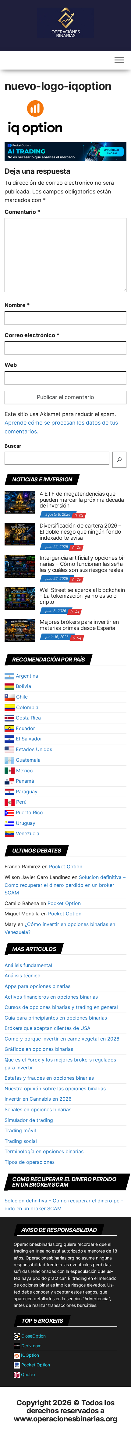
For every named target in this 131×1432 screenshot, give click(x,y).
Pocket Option (65, 866)
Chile (21, 697)
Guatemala (27, 760)
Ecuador (24, 728)
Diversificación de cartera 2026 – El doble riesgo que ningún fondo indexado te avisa (80, 531)
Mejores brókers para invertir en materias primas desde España (79, 625)
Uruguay (24, 823)
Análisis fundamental (28, 965)
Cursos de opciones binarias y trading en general (61, 1007)
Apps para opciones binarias (37, 986)
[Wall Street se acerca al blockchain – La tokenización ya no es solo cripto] (20, 598)
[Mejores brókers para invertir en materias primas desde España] (20, 630)
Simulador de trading (29, 1120)
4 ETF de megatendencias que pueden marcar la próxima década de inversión (82, 499)
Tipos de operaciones (30, 1162)
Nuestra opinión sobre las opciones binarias (55, 1088)
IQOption (29, 1355)
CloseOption (33, 1335)
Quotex (28, 1374)
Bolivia (22, 686)
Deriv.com (30, 1345)
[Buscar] (119, 460)
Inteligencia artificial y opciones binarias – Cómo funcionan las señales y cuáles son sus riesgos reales (82, 564)
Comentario (22, 212)
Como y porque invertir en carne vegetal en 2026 (62, 1039)
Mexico (24, 770)
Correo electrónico (32, 335)
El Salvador (28, 739)
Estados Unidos (33, 749)
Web (11, 365)
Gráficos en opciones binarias (39, 1049)
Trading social (21, 1141)
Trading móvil (20, 1130)
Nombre (17, 305)
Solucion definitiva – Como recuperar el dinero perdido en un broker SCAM (65, 885)
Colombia (26, 707)
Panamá (24, 781)
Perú (21, 802)
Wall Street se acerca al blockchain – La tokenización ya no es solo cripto (82, 596)
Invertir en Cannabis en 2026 (38, 1099)
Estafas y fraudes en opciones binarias (49, 1078)
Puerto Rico (28, 812)
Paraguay (25, 791)
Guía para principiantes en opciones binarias (56, 1018)
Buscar (13, 446)
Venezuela (26, 833)
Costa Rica (27, 718)
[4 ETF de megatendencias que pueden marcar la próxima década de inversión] (20, 502)
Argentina (26, 676)
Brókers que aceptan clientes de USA (47, 1028)
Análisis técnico (23, 975)
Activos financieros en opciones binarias (51, 997)
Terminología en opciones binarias (44, 1151)
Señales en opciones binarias (38, 1109)
